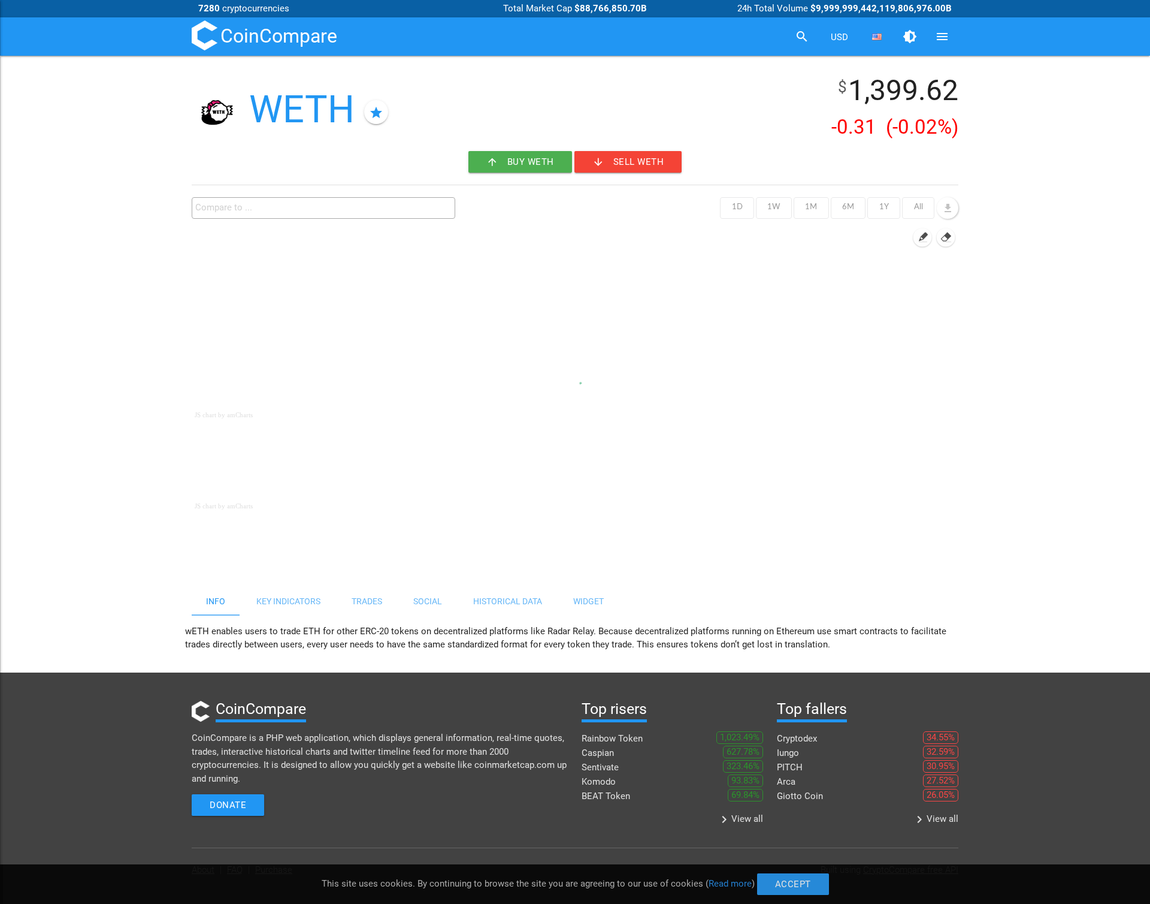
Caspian (598, 753)
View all (740, 819)
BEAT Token (606, 796)
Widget (588, 601)
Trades (367, 601)
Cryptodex (797, 738)
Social (427, 601)
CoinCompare (278, 36)
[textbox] (326, 207)
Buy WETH (520, 162)
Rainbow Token (612, 738)
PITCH (790, 767)
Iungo (788, 753)
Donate (228, 805)
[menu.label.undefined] (947, 208)
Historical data (507, 601)
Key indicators (288, 601)
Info (215, 601)
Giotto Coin (800, 796)
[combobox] (839, 37)
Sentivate (600, 767)
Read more (730, 883)
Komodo (599, 781)
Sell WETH (628, 162)
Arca (786, 781)
